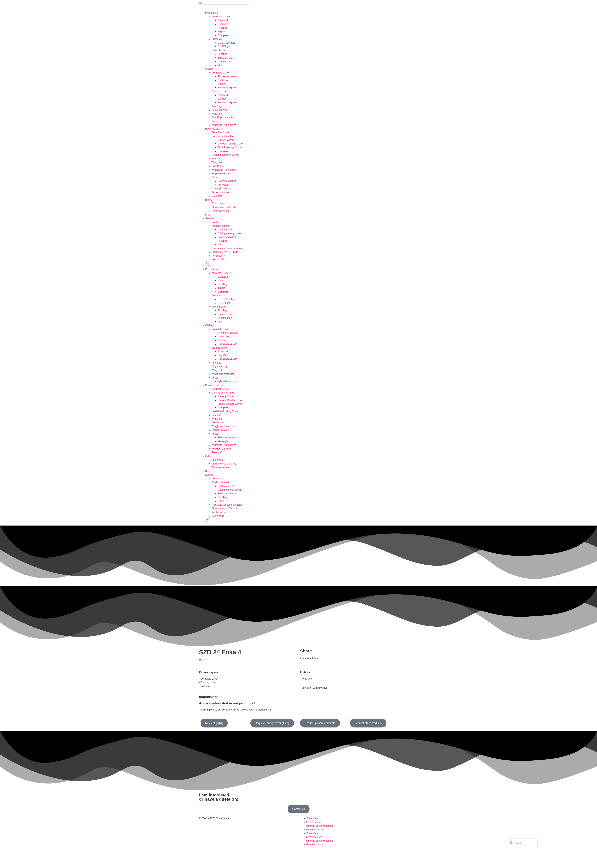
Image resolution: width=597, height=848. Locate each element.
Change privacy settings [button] (319, 825)
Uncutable (223, 24)
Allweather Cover (221, 16)
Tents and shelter (220, 211)
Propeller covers (220, 173)
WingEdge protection (223, 117)
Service (209, 218)
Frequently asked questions (226, 248)
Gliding (209, 69)
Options (222, 84)
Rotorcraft (216, 196)
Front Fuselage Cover (230, 147)
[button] (303, 658)
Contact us (217, 222)
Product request (220, 226)
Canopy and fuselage (223, 136)
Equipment (217, 203)
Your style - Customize (223, 125)
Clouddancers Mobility (223, 207)
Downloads (217, 259)
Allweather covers (227, 76)
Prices (214, 121)
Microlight (223, 184)
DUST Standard (226, 42)
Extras (208, 199)
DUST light (224, 46)
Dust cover (217, 39)
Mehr (220, 65)
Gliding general (226, 229)
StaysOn (222, 98)
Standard (223, 20)
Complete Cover (220, 72)
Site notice (312, 818)
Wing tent (216, 113)
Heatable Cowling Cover (225, 155)
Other (221, 244)
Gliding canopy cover (229, 233)
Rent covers (218, 255)
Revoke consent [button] (315, 829)
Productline (211, 13)
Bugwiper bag (225, 57)
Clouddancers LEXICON (225, 252)
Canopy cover (219, 91)
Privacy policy (314, 822)
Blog (207, 214)
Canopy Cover (226, 140)
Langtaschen (225, 61)
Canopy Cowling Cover (230, 143)
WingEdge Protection (223, 169)
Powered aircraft (214, 128)
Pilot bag (222, 27)
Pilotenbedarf (218, 50)
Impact (221, 31)
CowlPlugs (217, 166)
